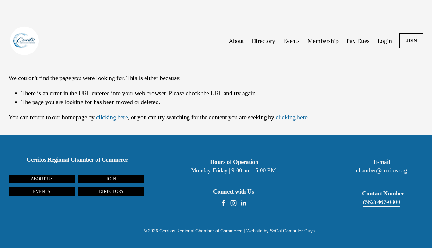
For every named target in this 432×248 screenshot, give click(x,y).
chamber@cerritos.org (381, 170)
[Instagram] (233, 203)
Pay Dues (357, 40)
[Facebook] (223, 203)
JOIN (411, 40)
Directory (263, 40)
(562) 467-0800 (381, 202)
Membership (323, 40)
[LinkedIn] (243, 203)
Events (291, 40)
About (236, 40)
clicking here (112, 117)
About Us (42, 179)
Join (111, 179)
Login (384, 40)
